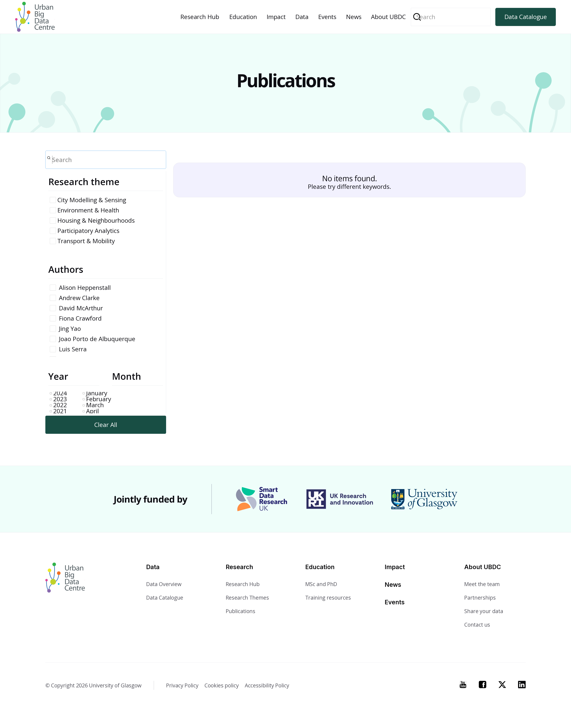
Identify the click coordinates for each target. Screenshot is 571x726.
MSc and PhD (321, 584)
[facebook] (482, 684)
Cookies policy (221, 685)
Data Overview (164, 584)
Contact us (477, 624)
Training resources (328, 597)
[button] (200, 17)
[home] (35, 17)
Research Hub (199, 17)
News (353, 17)
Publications (240, 611)
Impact (276, 17)
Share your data (483, 611)
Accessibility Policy (267, 685)
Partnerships (480, 597)
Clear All (105, 425)
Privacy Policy (182, 685)
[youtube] (463, 684)
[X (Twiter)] (502, 684)
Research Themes (247, 597)
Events (327, 17)
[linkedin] (522, 684)
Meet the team (482, 584)
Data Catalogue (525, 17)
